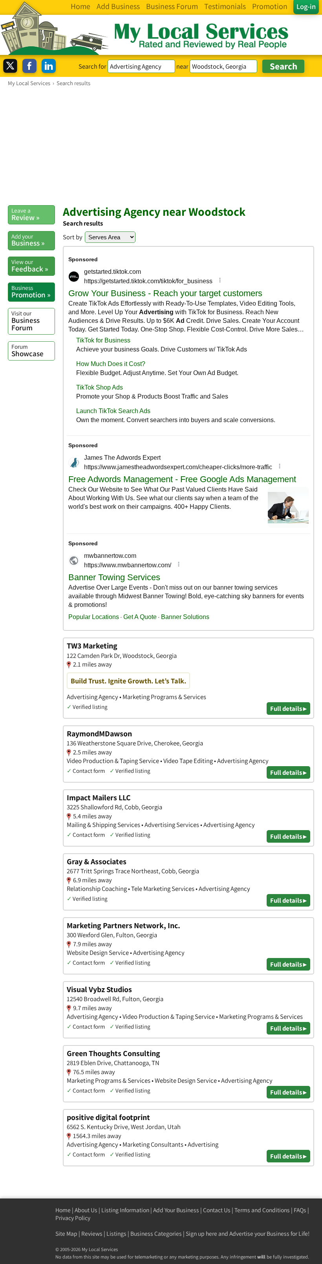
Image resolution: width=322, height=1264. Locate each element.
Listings (116, 1233)
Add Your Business (176, 1210)
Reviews (91, 1233)
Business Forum (25, 320)
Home (63, 1210)
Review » (25, 214)
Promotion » (30, 291)
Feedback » (29, 265)
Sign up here (201, 1233)
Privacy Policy (72, 1218)
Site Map (66, 1233)
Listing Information (125, 1210)
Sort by (72, 237)
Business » (27, 240)
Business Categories (156, 1233)
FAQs (300, 1210)
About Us (86, 1210)
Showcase (27, 350)
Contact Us (217, 1210)
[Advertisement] (161, 145)
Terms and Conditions (262, 1210)
